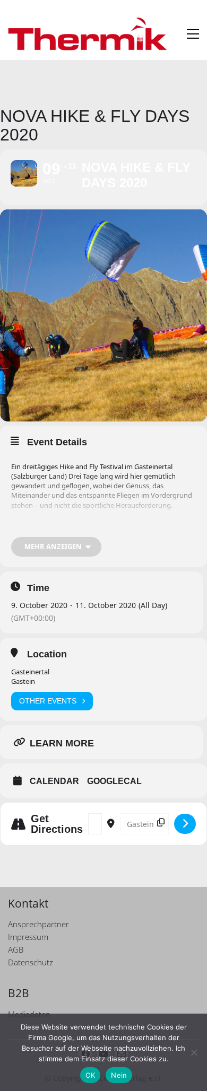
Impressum (28, 936)
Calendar (54, 781)
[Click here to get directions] (185, 824)
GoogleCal (114, 781)
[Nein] (193, 1052)
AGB (15, 949)
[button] (193, 34)
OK (90, 1075)
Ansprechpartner (38, 924)
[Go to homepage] (87, 34)
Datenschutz (30, 962)
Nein (119, 1075)
